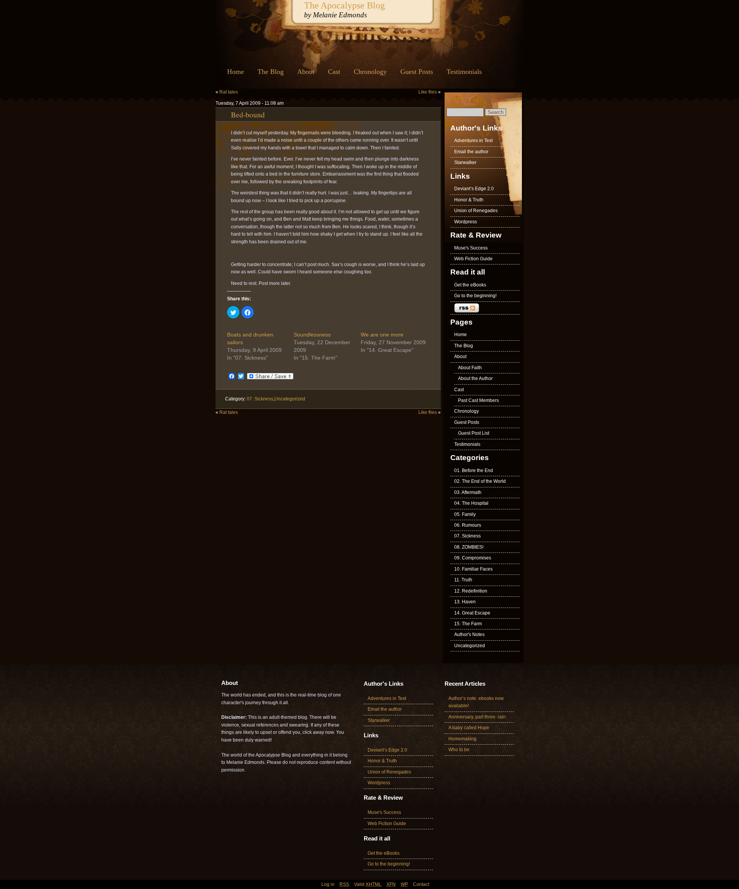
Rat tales (228, 92)
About (305, 71)
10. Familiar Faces (473, 569)
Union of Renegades (476, 210)
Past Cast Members (478, 400)
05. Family (465, 514)
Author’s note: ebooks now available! (476, 702)
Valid (367, 884)
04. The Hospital (471, 503)
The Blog (270, 71)
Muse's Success (471, 248)
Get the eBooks (470, 285)
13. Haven (465, 601)
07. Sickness (260, 399)
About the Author (475, 378)
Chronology (370, 71)
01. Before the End (473, 470)
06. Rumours (467, 525)
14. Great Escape (472, 613)
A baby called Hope (468, 727)
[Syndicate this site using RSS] (485, 308)
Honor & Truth (468, 200)
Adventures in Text (473, 140)
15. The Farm (468, 623)
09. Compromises (472, 558)
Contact (421, 884)
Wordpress (465, 221)
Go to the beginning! (475, 295)
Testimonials (464, 71)
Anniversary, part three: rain (477, 717)
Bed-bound (248, 114)
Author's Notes (469, 634)
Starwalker (465, 162)
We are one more (382, 334)
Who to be (459, 749)
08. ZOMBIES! (468, 547)
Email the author (471, 151)
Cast (334, 71)
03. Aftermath (468, 492)
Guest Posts (416, 71)
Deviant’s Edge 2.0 (474, 188)
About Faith (470, 367)
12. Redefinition (470, 591)
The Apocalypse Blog (344, 5)
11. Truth (463, 580)
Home (235, 71)
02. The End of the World (480, 481)
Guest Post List (473, 433)
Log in (327, 884)
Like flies (427, 92)
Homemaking (462, 739)
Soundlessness (312, 334)
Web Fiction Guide (473, 258)
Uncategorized (289, 399)
